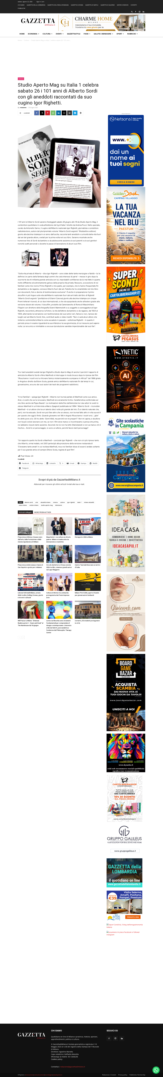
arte (36, 502)
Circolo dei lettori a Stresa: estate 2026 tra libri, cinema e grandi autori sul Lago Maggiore (59, 567)
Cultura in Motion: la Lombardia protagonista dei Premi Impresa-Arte (58, 595)
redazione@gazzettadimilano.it (72, 1067)
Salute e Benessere (102, 34)
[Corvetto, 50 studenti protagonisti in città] (88, 610)
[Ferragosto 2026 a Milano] (88, 526)
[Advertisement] (81, 59)
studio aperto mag (47, 505)
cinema (55, 502)
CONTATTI (134, 5)
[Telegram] (75, 113)
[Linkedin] (143, 11)
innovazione (29, 1075)
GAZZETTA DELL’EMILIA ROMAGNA (58, 5)
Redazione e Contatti (109, 1075)
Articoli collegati (25, 512)
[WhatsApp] (53, 113)
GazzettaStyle (73, 34)
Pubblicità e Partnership (137, 1075)
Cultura (46, 34)
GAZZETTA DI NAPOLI (91, 5)
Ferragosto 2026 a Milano (84, 537)
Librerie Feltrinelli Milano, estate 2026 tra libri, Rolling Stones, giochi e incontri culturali (30, 595)
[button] (132, 12)
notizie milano (33, 505)
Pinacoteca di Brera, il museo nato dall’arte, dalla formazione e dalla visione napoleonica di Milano (30, 539)
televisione (58, 505)
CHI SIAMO (21, 5)
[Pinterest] (47, 113)
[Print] (69, 113)
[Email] (64, 113)
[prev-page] (19, 637)
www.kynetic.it (57, 1075)
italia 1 (79, 502)
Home (22, 34)
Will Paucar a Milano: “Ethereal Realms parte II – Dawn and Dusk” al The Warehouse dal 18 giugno (30, 623)
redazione (23, 107)
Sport (119, 34)
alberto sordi (29, 502)
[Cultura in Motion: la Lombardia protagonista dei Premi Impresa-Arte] (59, 582)
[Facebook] (135, 11)
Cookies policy (56, 1059)
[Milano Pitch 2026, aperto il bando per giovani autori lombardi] (88, 582)
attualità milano (45, 502)
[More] (80, 113)
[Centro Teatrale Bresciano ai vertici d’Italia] (88, 554)
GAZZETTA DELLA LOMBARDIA (36, 5)
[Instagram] (139, 11)
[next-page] (23, 637)
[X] (42, 113)
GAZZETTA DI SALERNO (108, 5)
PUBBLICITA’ (21, 8)
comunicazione (39, 1075)
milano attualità (89, 502)
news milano (23, 505)
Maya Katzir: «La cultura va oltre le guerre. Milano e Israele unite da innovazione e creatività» (58, 539)
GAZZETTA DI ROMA (77, 5)
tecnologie (48, 1075)
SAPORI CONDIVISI (122, 5)
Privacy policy (122, 1075)
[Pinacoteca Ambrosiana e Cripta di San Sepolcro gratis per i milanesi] (31, 554)
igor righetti (71, 502)
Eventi (59, 34)
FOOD (86, 34)
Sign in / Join (40, 2)
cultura (62, 502)
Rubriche (131, 34)
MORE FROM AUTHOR (42, 512)
